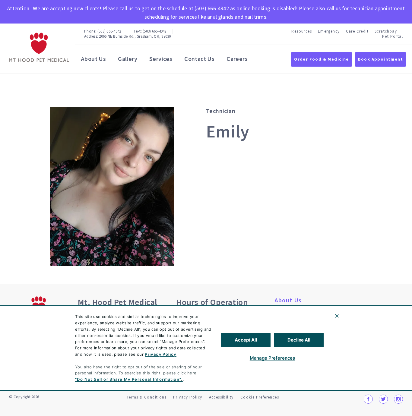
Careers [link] (237, 59)
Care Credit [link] (357, 31)
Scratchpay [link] (386, 31)
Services (160, 59)
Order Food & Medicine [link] (321, 59)
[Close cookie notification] (337, 316)
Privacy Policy (160, 354)
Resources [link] (301, 31)
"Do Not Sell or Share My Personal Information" (128, 379)
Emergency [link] (329, 31)
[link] (39, 47)
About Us (93, 59)
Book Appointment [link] (380, 59)
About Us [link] (288, 300)
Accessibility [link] (221, 397)
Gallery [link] (127, 59)
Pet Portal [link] (392, 36)
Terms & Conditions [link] (146, 397)
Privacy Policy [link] (187, 397)
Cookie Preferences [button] (259, 397)
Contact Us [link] (199, 59)
